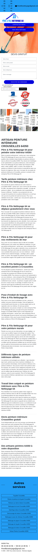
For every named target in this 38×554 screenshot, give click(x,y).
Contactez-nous (19, 24)
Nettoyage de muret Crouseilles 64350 (19, 506)
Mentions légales (27, 551)
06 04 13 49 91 (11, 6)
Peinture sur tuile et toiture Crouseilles (19, 502)
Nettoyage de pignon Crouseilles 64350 (19, 520)
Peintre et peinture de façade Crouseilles (19, 499)
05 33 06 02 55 (4, 6)
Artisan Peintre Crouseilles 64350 (19, 531)
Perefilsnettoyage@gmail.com (27, 6)
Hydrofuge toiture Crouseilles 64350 (19, 510)
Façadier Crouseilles (19, 495)
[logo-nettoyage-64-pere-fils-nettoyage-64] (12, 17)
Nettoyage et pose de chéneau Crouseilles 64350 (19, 517)
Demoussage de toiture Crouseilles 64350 (19, 513)
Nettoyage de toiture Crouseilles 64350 (19, 527)
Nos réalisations (19, 29)
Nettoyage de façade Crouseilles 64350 (19, 524)
